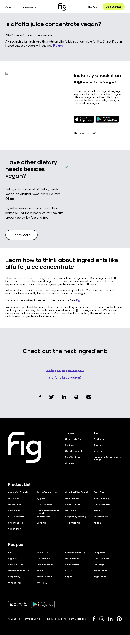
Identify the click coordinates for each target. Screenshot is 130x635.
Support (98, 445)
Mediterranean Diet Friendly (48, 511)
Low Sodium (72, 564)
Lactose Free (44, 504)
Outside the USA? (85, 132)
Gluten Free (15, 504)
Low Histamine (101, 504)
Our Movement (73, 451)
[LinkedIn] (110, 619)
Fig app (81, 300)
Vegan (97, 522)
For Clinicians (72, 457)
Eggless (41, 498)
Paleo (96, 510)
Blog (96, 433)
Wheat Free (15, 582)
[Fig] (62, 7)
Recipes (69, 445)
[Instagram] (101, 618)
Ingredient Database (74, 618)
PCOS (68, 570)
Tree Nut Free (72, 522)
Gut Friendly (72, 558)
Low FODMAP (72, 504)
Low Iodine (14, 510)
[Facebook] (94, 618)
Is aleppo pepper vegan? (65, 370)
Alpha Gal (42, 552)
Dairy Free (13, 498)
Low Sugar (99, 564)
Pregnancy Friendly (75, 516)
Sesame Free (100, 516)
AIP (10, 552)
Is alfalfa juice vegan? (65, 377)
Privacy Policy (52, 618)
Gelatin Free (72, 498)
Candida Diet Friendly (77, 492)
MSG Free (70, 510)
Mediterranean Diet (19, 570)
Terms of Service (32, 618)
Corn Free (99, 492)
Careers (69, 463)
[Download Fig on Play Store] (43, 604)
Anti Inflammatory (47, 492)
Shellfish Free (15, 522)
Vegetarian (14, 528)
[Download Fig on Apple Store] (18, 604)
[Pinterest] (119, 618)
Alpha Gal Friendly (18, 492)
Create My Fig (73, 439)
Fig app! (58, 45)
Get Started (114, 6)
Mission (97, 451)
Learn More (21, 235)
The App (92, 6)
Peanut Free (43, 516)
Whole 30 (42, 582)
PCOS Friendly (16, 516)
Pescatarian (100, 570)
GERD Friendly (101, 498)
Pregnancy (14, 576)
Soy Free (41, 522)
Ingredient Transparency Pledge (107, 458)
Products (98, 439)
